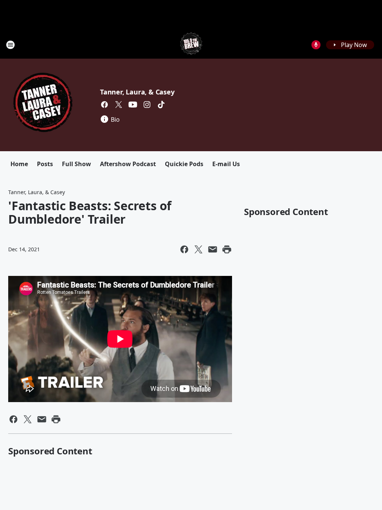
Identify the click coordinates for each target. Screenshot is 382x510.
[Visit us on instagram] (147, 104)
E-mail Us (226, 164)
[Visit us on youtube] (132, 104)
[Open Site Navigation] (10, 44)
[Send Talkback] (315, 44)
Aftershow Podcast (128, 164)
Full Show (76, 164)
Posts (45, 164)
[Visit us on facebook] (104, 104)
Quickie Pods (184, 164)
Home (19, 164)
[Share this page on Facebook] (184, 249)
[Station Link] (191, 44)
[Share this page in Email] (212, 249)
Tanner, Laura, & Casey (137, 91)
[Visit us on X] (118, 104)
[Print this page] (227, 249)
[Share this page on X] (198, 249)
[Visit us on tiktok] (161, 104)
